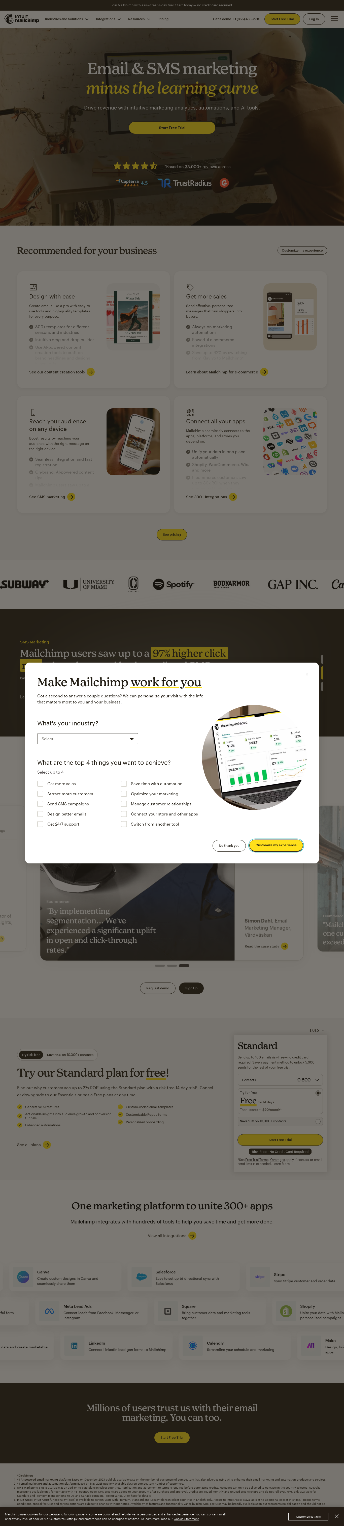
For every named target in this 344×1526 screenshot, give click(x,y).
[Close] (307, 674)
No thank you (229, 845)
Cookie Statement (186, 1518)
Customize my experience (276, 845)
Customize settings (308, 1516)
